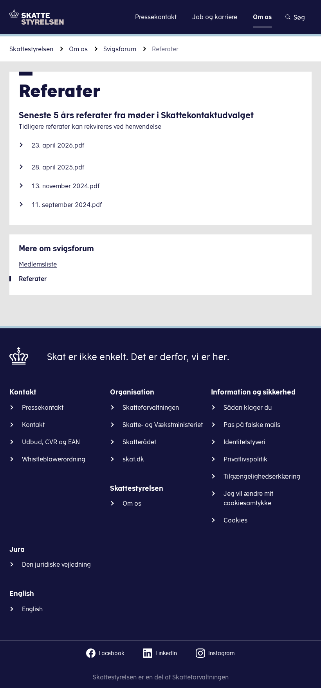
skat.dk (133, 459)
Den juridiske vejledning (56, 564)
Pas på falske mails (252, 424)
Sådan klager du (248, 407)
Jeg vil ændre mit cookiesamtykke (248, 498)
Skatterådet (139, 441)
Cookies (235, 520)
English (32, 608)
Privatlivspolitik (245, 459)
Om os (78, 48)
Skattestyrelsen (31, 48)
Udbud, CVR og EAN (51, 441)
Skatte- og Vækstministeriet (163, 424)
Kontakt (33, 424)
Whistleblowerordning (53, 459)
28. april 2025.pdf (57, 167)
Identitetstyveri (244, 441)
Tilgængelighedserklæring (262, 476)
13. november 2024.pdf (65, 185)
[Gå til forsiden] (36, 17)
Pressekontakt (42, 407)
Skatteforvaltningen (151, 407)
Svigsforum (119, 48)
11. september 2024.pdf (66, 204)
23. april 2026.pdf (57, 145)
